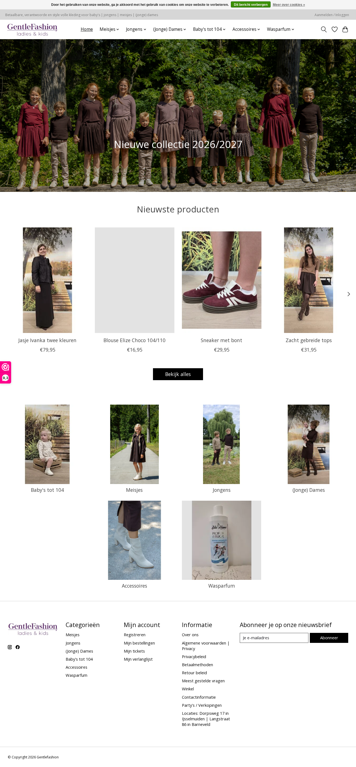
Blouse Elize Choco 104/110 (134, 340)
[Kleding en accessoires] (32, 29)
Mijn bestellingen (139, 643)
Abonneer (329, 637)
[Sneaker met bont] (221, 280)
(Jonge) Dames (309, 490)
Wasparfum (221, 585)
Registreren (134, 634)
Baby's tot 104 (47, 490)
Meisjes (134, 490)
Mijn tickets (134, 651)
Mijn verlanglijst (138, 659)
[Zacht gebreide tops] (308, 280)
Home (87, 29)
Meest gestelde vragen (203, 680)
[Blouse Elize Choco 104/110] (134, 280)
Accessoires (134, 585)
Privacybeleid (194, 656)
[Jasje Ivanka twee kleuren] (47, 280)
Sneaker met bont (221, 340)
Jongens (222, 490)
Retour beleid (194, 672)
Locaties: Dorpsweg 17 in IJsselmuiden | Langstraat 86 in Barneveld (206, 718)
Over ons (190, 634)
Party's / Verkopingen (202, 705)
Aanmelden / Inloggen (332, 14)
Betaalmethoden (197, 664)
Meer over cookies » (289, 5)
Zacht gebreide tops (309, 340)
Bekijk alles (178, 374)
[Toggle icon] (324, 29)
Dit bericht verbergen (251, 5)
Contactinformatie (199, 697)
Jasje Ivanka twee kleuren (47, 340)
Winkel (188, 688)
